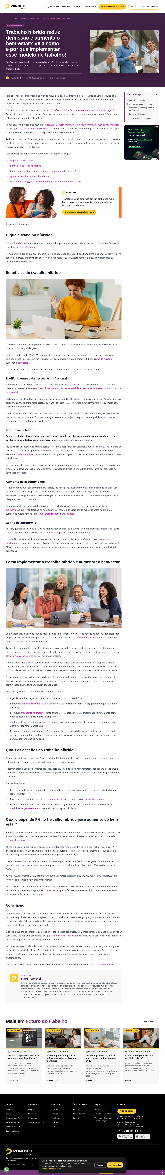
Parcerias (54, 1122)
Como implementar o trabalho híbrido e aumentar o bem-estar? (43, 171)
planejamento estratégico (108, 652)
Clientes (66, 7)
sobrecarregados (51, 513)
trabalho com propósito (83, 637)
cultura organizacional (50, 799)
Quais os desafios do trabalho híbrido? (30, 176)
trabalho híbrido (16, 243)
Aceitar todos (115, 1165)
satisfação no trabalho (60, 413)
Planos (57, 7)
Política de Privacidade (104, 1114)
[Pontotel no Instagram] (131, 1131)
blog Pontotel (107, 964)
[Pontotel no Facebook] (136, 1131)
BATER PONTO (136, 6)
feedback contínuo (33, 703)
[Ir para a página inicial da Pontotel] (15, 6)
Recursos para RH (13, 1122)
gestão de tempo (32, 808)
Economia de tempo (137, 114)
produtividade (13, 509)
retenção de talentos (63, 935)
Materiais (32, 1114)
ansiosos (69, 513)
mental (9, 865)
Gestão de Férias (12, 1131)
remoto (33, 247)
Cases (52, 1127)
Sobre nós (54, 1109)
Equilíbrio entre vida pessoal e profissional (141, 109)
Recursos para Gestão (14, 1118)
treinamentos (52, 890)
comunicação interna (22, 655)
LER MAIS (11, 1080)
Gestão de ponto (150, 6)
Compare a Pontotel (36, 1122)
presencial (21, 247)
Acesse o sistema (80, 1114)
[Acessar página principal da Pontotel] (19, 1151)
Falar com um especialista (112, 6)
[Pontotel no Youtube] (127, 1131)
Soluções (48, 7)
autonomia (52, 532)
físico (24, 865)
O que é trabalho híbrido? (137, 100)
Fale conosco (127, 1111)
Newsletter (32, 1118)
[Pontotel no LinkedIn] (123, 1131)
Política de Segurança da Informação (104, 1119)
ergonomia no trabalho (33, 712)
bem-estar (23, 362)
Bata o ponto (78, 1109)
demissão (105, 358)
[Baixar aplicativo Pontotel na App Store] (142, 1136)
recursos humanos (15, 840)
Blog (30, 1109)
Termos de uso (101, 1109)
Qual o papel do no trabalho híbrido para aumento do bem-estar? (45, 181)
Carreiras (54, 1114)
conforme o (24, 454)
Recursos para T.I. (13, 1127)
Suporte (76, 1118)
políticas (10, 670)
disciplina (15, 808)
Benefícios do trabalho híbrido (139, 104)
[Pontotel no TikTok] (118, 1131)
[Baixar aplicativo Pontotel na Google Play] (125, 1136)
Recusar (100, 1165)
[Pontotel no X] (140, 1131)
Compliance (55, 1118)
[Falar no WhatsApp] (6, 1169)
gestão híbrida (50, 722)
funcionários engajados (95, 799)
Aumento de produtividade (140, 118)
